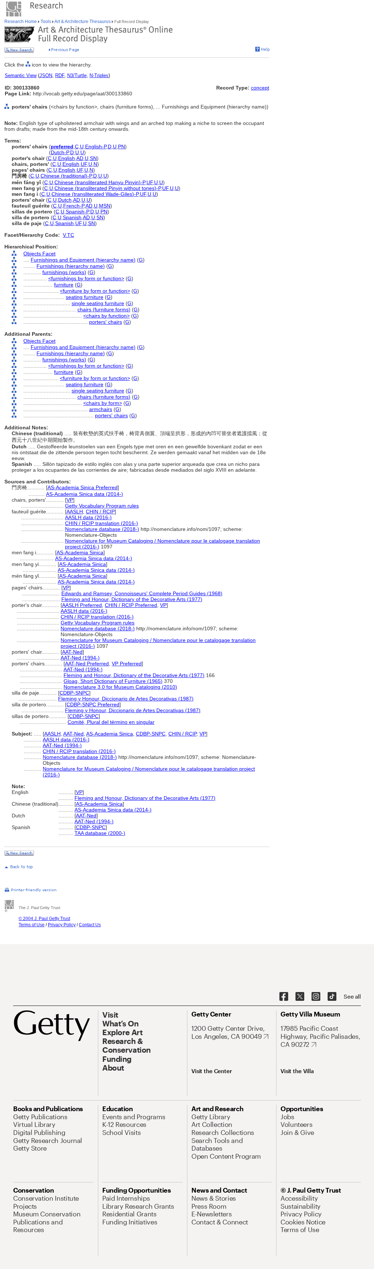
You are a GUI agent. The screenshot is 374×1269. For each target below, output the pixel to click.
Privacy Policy (62, 924)
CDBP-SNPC (74, 693)
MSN (104, 206)
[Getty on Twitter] (299, 996)
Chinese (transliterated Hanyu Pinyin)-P (99, 182)
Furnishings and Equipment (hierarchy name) (83, 260)
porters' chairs (105, 322)
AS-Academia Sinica (80, 552)
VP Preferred (127, 663)
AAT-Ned (72, 652)
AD (79, 158)
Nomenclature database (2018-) (102, 529)
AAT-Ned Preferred (87, 663)
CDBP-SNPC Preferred (92, 704)
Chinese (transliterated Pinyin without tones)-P (107, 188)
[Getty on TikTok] (332, 996)
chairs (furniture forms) (103, 309)
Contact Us (90, 924)
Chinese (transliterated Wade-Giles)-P (94, 194)
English (66, 158)
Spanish (72, 217)
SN (93, 158)
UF (84, 164)
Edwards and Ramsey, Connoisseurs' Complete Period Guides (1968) (141, 593)
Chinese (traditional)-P (66, 176)
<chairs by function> (106, 316)
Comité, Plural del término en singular (111, 722)
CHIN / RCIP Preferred (131, 605)
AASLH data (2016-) (88, 517)
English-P (95, 146)
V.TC (68, 235)
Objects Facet (39, 254)
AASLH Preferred (82, 605)
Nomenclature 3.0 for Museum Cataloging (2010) (120, 687)
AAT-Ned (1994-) (80, 658)
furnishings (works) (64, 272)
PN (121, 146)
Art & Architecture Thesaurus (83, 21)
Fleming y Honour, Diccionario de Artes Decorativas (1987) (126, 699)
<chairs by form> (102, 403)
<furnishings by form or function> (86, 278)
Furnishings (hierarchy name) (71, 266)
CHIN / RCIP (100, 511)
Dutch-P (60, 152)
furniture (63, 285)
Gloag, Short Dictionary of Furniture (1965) (113, 681)
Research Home (21, 21)
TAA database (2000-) (100, 833)
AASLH (74, 511)
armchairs (100, 409)
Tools (45, 21)
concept (260, 88)
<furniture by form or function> (95, 291)
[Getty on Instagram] (316, 996)
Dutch (65, 200)
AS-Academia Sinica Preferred (82, 487)
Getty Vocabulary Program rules (102, 506)
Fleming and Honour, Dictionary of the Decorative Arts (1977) (131, 599)
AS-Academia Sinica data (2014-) (84, 494)
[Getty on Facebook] (283, 996)
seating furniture (84, 297)
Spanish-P (77, 211)
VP (69, 500)
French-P (73, 206)
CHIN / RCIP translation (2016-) (101, 523)
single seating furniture (98, 303)
